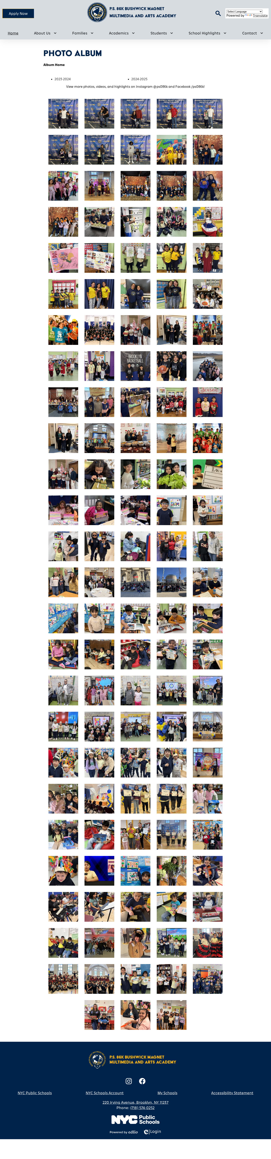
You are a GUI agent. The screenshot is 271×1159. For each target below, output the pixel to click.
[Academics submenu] (122, 33)
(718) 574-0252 (142, 1108)
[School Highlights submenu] (207, 33)
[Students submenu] (162, 33)
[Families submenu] (83, 33)
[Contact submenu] (253, 33)
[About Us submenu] (45, 33)
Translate (260, 15)
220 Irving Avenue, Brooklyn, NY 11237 (135, 1102)
